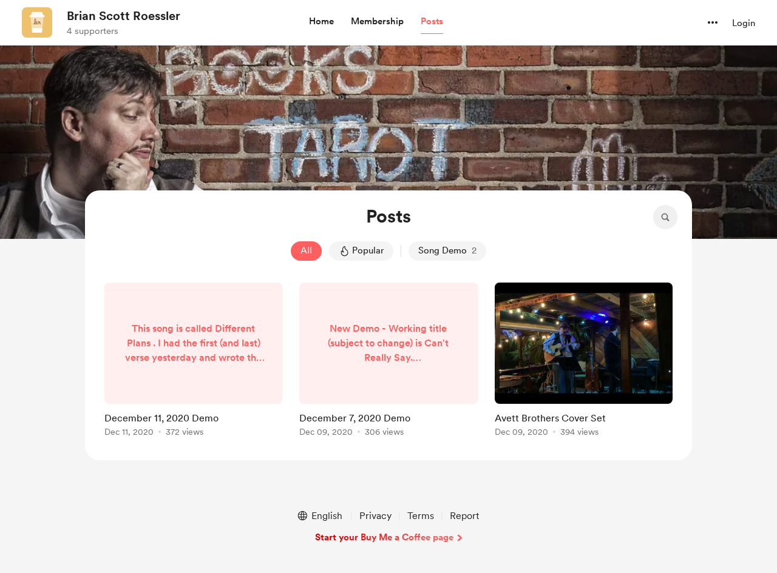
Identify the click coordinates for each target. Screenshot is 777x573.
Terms (420, 515)
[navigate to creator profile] (37, 22)
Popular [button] (368, 250)
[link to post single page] (193, 362)
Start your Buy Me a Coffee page (384, 537)
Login (743, 23)
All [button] (306, 250)
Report (464, 515)
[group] (193, 362)
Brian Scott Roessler (123, 15)
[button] (321, 22)
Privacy (375, 515)
